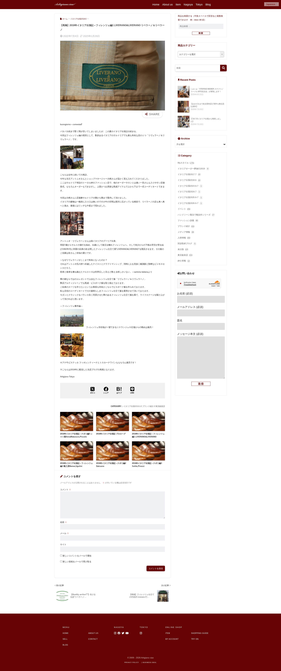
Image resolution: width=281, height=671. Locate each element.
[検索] (223, 68)
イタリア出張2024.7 (189, 192)
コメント (65, 489)
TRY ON (195, 639)
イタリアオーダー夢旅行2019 (193, 169)
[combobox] (201, 54)
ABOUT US (93, 633)
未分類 (183, 249)
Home (155, 4)
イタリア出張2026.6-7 (190, 203)
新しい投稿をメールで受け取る (77, 561)
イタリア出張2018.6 (131, 406)
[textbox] (201, 54)
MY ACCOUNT (172, 639)
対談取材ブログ (186, 243)
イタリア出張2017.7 (189, 174)
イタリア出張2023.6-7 (190, 186)
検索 (201, 33)
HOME (65, 633)
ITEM (167, 633)
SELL (65, 639)
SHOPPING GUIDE (199, 633)
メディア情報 (186, 232)
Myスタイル (186, 163)
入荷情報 (184, 238)
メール (64, 533)
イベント (184, 209)
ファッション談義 (188, 220)
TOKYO (144, 627)
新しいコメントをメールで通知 (77, 556)
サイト (63, 544)
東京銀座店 (160, 406)
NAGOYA (119, 627)
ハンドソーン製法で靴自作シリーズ (196, 215)
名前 (63, 522)
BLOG (65, 645)
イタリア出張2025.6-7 (190, 197)
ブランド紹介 (148, 406)
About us (167, 4)
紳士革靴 (184, 261)
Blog (208, 4)
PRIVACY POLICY (131, 662)
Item (178, 4)
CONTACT (93, 639)
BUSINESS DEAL (150, 662)
